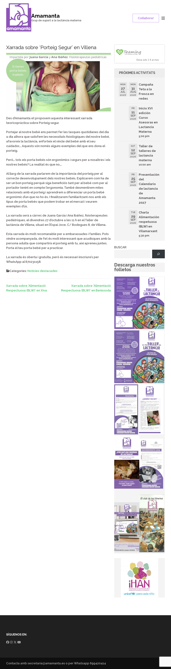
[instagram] (11, 642)
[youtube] (19, 642)
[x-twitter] (15, 642)
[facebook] (7, 642)
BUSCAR (120, 247)
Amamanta (45, 16)
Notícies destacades (42, 271)
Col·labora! (146, 18)
